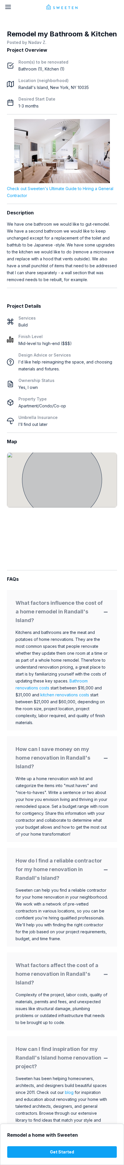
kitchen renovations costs (64, 694)
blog (69, 1092)
